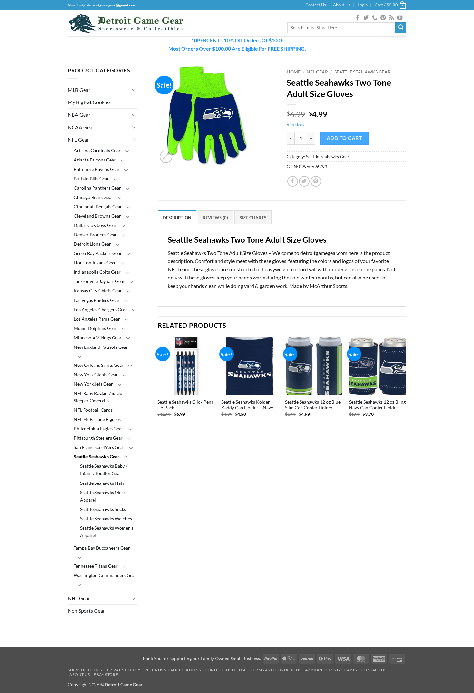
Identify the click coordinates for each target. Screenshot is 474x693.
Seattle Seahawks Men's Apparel (103, 496)
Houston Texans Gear (95, 262)
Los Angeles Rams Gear (97, 319)
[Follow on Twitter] (366, 18)
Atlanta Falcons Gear (95, 159)
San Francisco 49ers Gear (99, 447)
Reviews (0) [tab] (215, 217)
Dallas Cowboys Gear (95, 225)
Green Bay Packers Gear (98, 253)
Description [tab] (177, 217)
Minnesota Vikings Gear (98, 337)
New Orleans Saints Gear (98, 365)
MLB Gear (79, 90)
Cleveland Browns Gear (97, 216)
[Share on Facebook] (292, 181)
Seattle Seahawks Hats (102, 483)
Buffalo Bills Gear (91, 178)
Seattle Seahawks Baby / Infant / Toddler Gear (103, 469)
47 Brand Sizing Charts (331, 670)
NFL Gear (78, 139)
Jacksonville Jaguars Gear (99, 281)
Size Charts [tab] (253, 217)
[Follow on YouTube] (399, 18)
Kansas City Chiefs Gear (98, 290)
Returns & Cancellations (172, 670)
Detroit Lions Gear (92, 244)
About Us (341, 4)
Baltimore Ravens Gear (97, 169)
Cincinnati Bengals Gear (98, 206)
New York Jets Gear (93, 383)
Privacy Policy (124, 670)
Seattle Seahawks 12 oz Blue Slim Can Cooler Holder (313, 405)
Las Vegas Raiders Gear (97, 300)
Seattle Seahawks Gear (96, 456)
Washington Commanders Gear (105, 575)
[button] (363, 5)
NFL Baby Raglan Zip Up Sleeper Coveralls (98, 396)
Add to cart (344, 138)
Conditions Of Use (225, 670)
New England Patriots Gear (101, 347)
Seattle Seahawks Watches (106, 518)
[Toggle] (134, 89)
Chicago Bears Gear (93, 197)
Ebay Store (106, 674)
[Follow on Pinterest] (383, 18)
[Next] (406, 385)
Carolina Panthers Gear (97, 187)
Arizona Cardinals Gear (97, 150)
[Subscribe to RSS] (391, 18)
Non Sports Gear (86, 611)
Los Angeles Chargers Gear (100, 309)
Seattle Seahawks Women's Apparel (106, 531)
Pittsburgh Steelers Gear (98, 438)
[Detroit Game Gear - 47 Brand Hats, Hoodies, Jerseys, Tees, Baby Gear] (126, 23)
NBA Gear (79, 115)
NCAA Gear (81, 127)
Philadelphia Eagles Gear (98, 428)
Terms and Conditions (276, 670)
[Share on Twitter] (304, 181)
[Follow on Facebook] (357, 18)
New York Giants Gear (96, 374)
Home (294, 71)
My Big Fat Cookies (89, 102)
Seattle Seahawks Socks (103, 509)
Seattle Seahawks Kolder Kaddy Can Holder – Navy (247, 405)
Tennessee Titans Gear (96, 566)
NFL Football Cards (93, 410)
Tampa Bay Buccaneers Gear (102, 548)
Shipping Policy (85, 670)
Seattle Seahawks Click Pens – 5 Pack (185, 405)
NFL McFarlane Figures (97, 419)
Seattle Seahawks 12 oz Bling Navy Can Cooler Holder (377, 405)
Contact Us (315, 4)
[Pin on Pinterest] (316, 181)
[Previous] (158, 385)
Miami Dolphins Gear (95, 328)
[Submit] (400, 27)
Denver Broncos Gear (95, 234)
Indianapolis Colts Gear (97, 272)
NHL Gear (79, 598)
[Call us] (374, 18)
